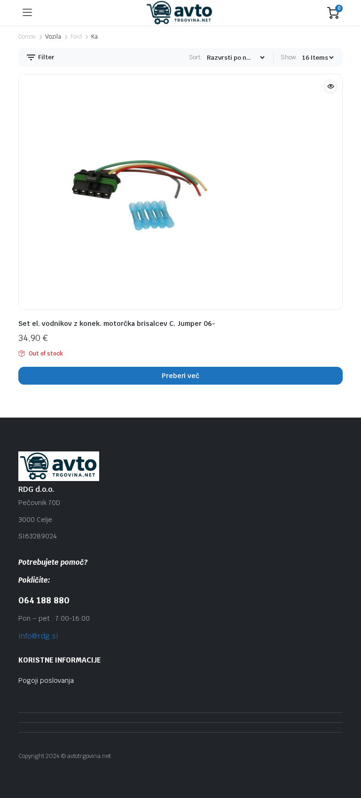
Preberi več (181, 375)
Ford (76, 36)
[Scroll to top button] (346, 755)
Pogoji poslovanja (46, 680)
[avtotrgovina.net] (179, 12)
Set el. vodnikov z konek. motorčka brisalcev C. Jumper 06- (116, 323)
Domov (27, 36)
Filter (46, 57)
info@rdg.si (38, 636)
